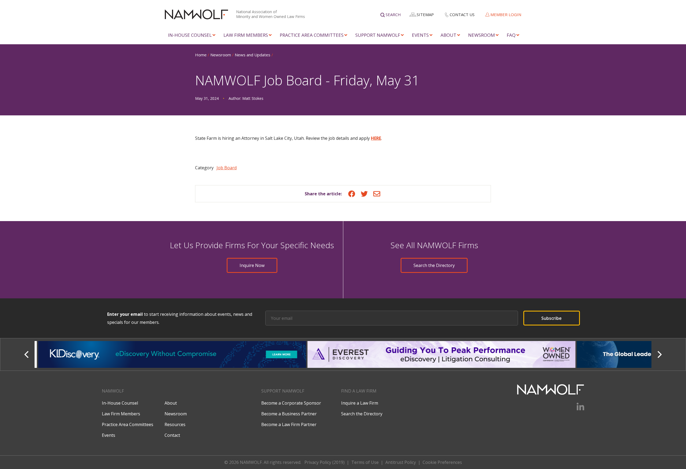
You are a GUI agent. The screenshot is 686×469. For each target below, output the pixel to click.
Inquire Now (252, 265)
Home (201, 54)
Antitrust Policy (400, 462)
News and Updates (252, 54)
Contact (172, 435)
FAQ (511, 35)
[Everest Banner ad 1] (438, 354)
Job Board (227, 168)
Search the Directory (434, 265)
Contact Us (462, 14)
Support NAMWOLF (377, 35)
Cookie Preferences (442, 462)
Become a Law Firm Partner (288, 424)
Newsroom (481, 35)
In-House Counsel (190, 35)
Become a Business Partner (289, 414)
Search (393, 14)
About (448, 35)
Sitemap (425, 14)
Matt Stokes (252, 98)
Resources (175, 424)
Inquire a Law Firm (359, 403)
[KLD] (169, 354)
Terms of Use (365, 462)
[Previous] (27, 354)
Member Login (505, 14)
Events (420, 35)
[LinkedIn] (577, 409)
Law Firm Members (245, 35)
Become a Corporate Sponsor (291, 403)
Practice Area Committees (312, 35)
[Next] (659, 354)
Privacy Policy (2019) (324, 462)
